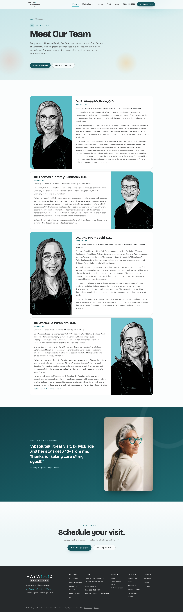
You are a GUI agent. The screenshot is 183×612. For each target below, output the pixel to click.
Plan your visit (74, 593)
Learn (117, 4)
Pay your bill (132, 586)
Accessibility (88, 608)
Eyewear (99, 4)
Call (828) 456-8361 (63, 65)
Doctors (75, 4)
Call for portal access (133, 595)
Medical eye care (75, 582)
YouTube (147, 586)
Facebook (147, 578)
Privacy (96, 608)
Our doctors (73, 578)
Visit (109, 4)
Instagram (147, 582)
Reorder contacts (134, 589)
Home (32, 20)
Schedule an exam (146, 4)
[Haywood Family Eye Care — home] (35, 4)
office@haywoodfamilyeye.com (97, 593)
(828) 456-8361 (91, 586)
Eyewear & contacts (73, 587)
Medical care (87, 4)
